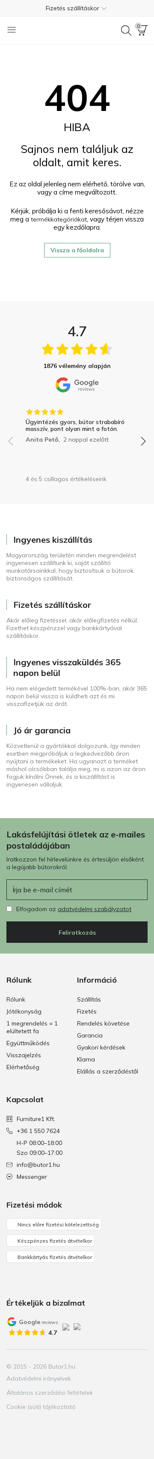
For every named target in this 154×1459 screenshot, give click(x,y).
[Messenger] (57, 1425)
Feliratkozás (77, 932)
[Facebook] (13, 1425)
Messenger (32, 1177)
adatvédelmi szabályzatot (94, 909)
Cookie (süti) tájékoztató (41, 1407)
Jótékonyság (23, 1011)
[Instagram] (28, 1425)
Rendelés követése (103, 1023)
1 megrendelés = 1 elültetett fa (32, 1027)
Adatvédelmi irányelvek (38, 1378)
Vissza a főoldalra (77, 250)
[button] (77, 8)
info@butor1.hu (38, 1165)
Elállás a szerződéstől (107, 1071)
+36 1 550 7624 (38, 1131)
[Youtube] (43, 1425)
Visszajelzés (23, 1055)
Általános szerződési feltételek (49, 1392)
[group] (77, 423)
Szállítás (89, 999)
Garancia (90, 1035)
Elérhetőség (22, 1067)
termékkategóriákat (59, 219)
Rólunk (15, 999)
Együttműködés (28, 1043)
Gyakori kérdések (101, 1047)
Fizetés (87, 1011)
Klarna (86, 1059)
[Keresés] (126, 30)
